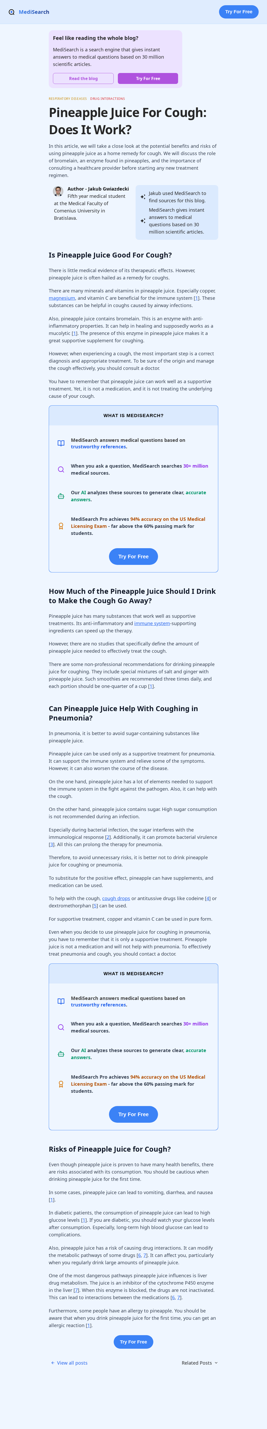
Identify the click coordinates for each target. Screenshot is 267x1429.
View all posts (72, 1363)
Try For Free (238, 11)
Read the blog (83, 78)
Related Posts (197, 1363)
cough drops (116, 898)
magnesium (62, 298)
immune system (152, 623)
